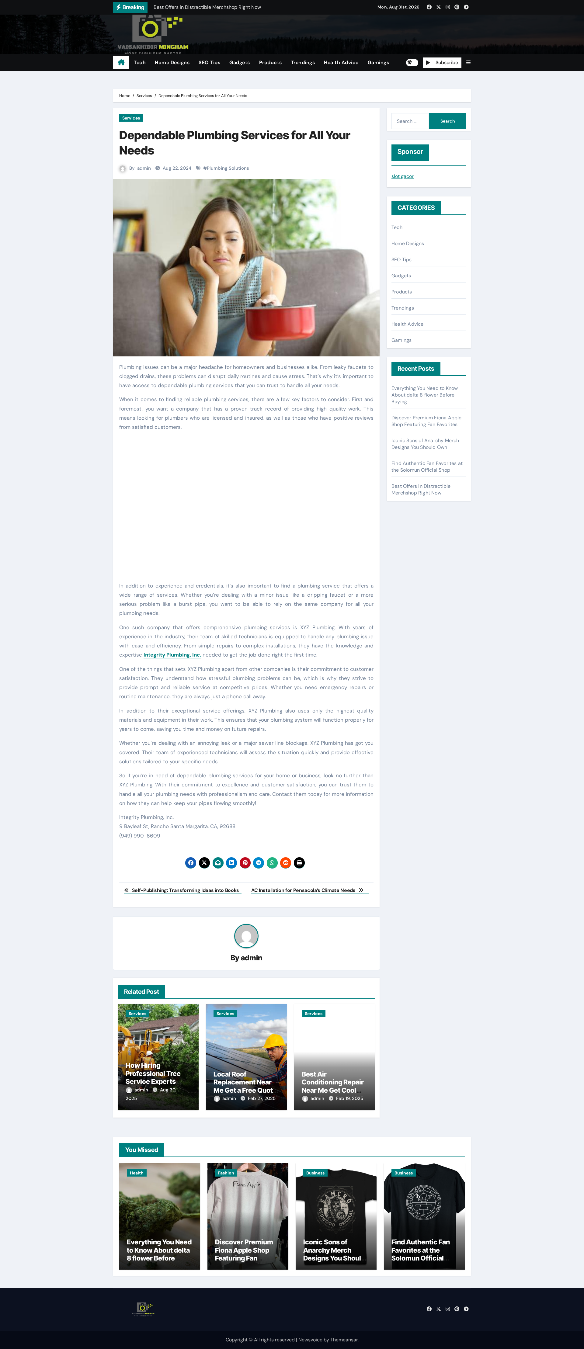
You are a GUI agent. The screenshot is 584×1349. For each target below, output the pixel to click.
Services (131, 118)
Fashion (226, 1173)
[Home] (121, 63)
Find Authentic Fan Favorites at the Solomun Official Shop (427, 466)
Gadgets (239, 62)
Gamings (378, 62)
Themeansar (344, 1340)
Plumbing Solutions (228, 168)
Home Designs (172, 62)
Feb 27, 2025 (262, 1098)
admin (144, 168)
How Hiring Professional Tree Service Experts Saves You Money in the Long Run (157, 1081)
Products (270, 62)
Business (315, 1173)
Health (137, 1173)
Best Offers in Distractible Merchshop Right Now (420, 489)
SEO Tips (209, 62)
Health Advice (341, 62)
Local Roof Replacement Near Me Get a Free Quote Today (245, 1086)
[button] (468, 62)
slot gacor (402, 176)
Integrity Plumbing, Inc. (172, 654)
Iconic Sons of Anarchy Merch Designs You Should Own (425, 443)
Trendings (303, 62)
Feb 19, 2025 (349, 1098)
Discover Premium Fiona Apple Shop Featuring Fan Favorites (426, 421)
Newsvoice (310, 1340)
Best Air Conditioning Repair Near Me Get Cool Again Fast (333, 1086)
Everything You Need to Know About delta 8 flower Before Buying (424, 395)
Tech (140, 62)
